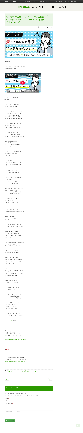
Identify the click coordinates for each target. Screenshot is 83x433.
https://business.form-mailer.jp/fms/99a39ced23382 (16, 339)
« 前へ (7, 379)
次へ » (50, 379)
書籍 (56, 1)
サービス (67, 1)
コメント (7, 409)
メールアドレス (8, 403)
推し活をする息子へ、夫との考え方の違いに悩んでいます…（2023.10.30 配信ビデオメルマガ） (25, 19)
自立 (28, 371)
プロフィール (49, 1)
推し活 (23, 371)
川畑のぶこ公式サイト (10, 1)
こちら (6, 335)
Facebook (42, 1)
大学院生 (10, 371)
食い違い (33, 371)
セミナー (61, 1)
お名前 (6, 398)
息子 (19, 371)
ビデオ (10, 320)
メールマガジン (28, 1)
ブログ (36, 1)
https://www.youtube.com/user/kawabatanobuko (16, 361)
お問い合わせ (74, 1)
